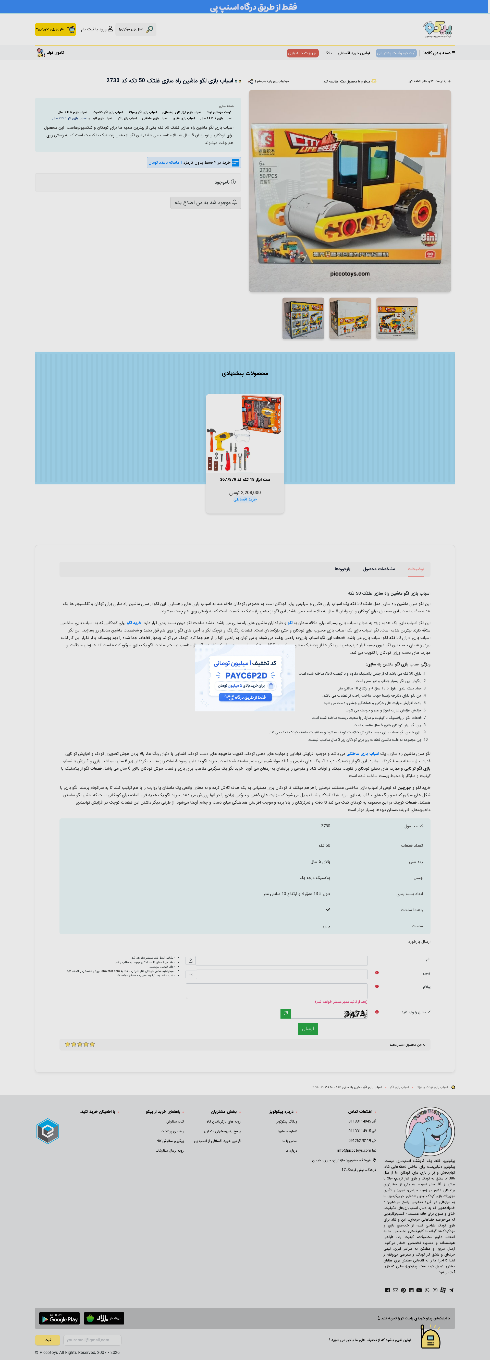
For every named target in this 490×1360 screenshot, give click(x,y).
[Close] (300, 639)
